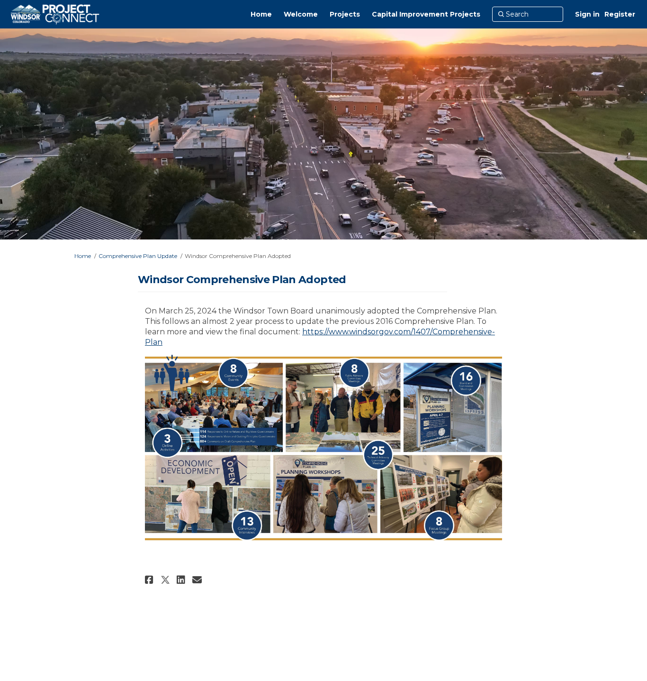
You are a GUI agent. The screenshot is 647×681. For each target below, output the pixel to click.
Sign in (587, 14)
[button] (150, 580)
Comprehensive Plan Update (138, 255)
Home (82, 255)
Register (619, 14)
